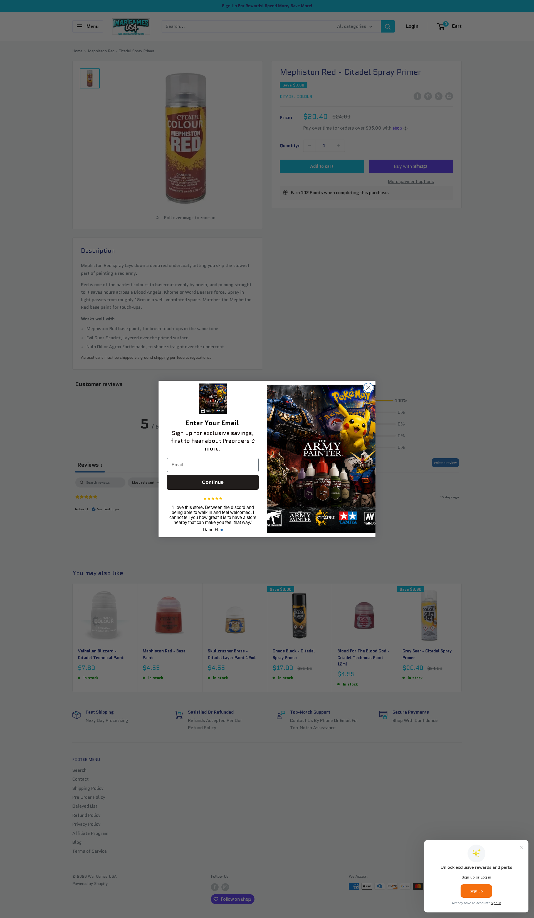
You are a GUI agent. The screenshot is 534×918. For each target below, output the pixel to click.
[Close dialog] (368, 388)
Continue (213, 482)
